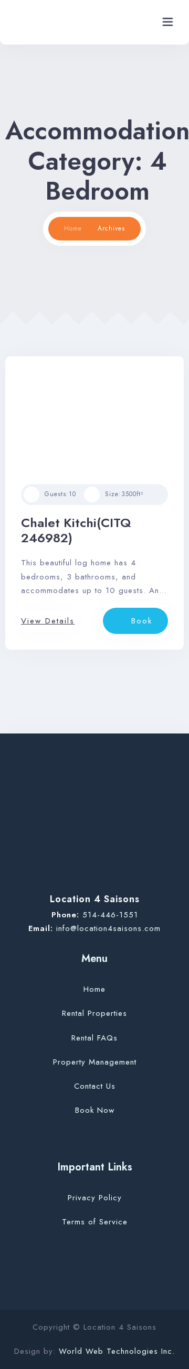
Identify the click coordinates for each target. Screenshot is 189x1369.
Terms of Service (95, 1222)
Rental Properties (94, 1013)
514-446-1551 (110, 915)
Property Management (94, 1062)
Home (73, 228)
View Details (48, 621)
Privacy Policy (95, 1197)
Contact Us (95, 1086)
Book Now (94, 1110)
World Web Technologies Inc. (117, 1351)
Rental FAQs (94, 1038)
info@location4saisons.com (108, 928)
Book (141, 621)
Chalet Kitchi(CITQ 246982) (76, 530)
